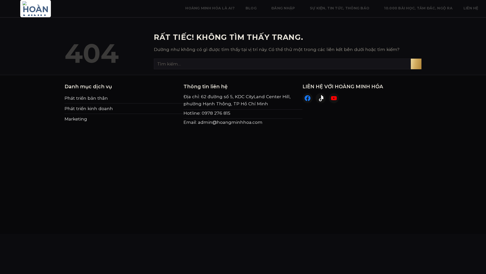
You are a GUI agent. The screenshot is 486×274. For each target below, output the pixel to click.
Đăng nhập (283, 8)
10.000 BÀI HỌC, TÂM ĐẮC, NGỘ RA (418, 8)
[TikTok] (321, 98)
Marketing (76, 119)
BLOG (251, 8)
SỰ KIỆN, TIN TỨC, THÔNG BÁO (339, 8)
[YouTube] (334, 98)
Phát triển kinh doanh (89, 108)
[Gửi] (416, 64)
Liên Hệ (470, 8)
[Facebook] (307, 98)
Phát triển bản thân (86, 98)
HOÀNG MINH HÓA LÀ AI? (210, 8)
